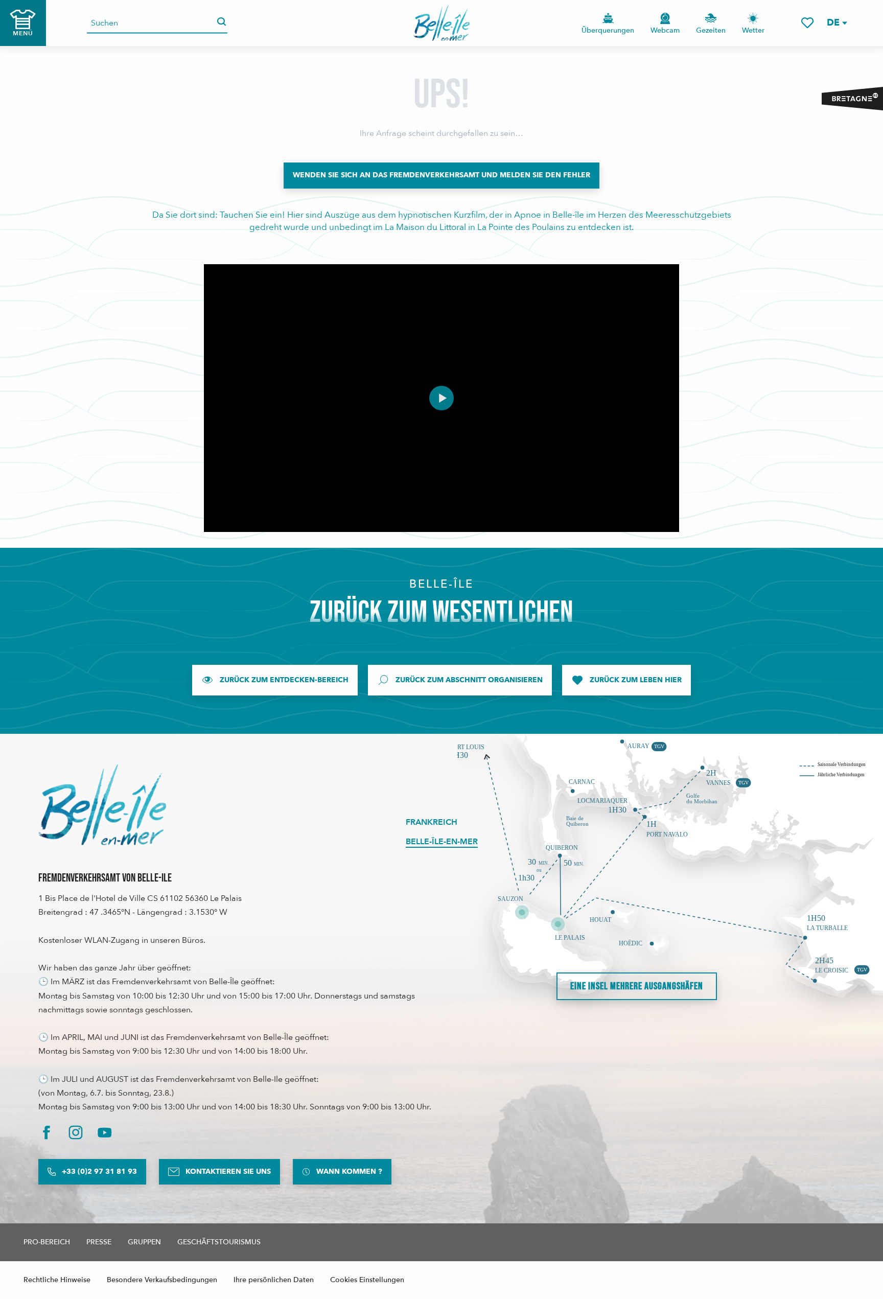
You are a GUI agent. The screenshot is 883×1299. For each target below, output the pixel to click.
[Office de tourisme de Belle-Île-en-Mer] (102, 804)
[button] (836, 22)
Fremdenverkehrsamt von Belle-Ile (105, 878)
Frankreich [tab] (431, 822)
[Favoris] (807, 22)
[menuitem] (441, 23)
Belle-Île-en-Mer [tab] (442, 842)
